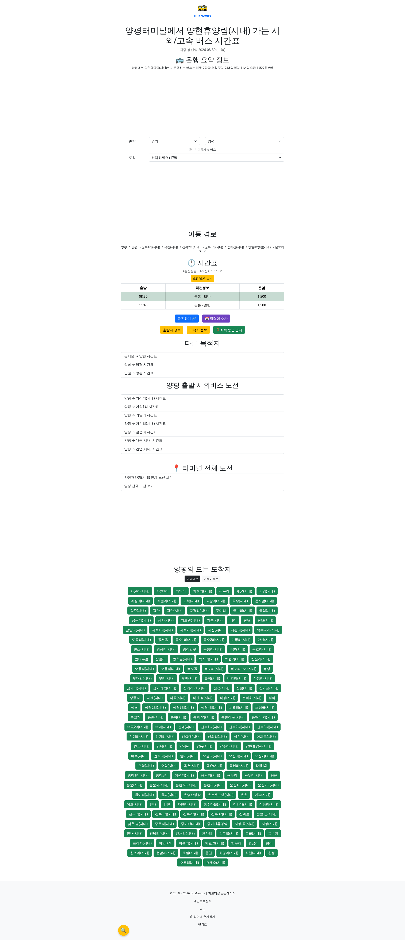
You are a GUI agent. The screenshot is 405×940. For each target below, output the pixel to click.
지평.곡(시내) (244, 823)
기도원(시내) (190, 620)
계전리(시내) (166, 601)
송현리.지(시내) (263, 717)
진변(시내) (134, 833)
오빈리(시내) (238, 756)
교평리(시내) (199, 610)
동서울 (163, 639)
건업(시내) (267, 591)
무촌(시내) (237, 649)
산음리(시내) (262, 678)
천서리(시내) (185, 833)
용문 (274, 775)
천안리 (207, 833)
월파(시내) (169, 794)
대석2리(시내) (190, 630)
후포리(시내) (189, 862)
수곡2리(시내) (137, 726)
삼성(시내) (221, 688)
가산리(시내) (139, 591)
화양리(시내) (228, 852)
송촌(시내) (155, 717)
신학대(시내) (191, 736)
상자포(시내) (268, 688)
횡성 (271, 852)
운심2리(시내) (268, 785)
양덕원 (184, 746)
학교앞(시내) (214, 843)
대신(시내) (216, 630)
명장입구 (189, 649)
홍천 (208, 852)
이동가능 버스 (206, 149)
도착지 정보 (198, 330)
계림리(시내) (140, 601)
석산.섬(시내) (202, 697)
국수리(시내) (242, 610)
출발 (132, 141)
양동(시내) (204, 746)
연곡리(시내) (163, 756)
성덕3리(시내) (183, 707)
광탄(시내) (174, 610)
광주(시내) (138, 610)
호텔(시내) (190, 852)
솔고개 (135, 717)
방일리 (160, 659)
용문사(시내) (158, 785)
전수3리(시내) (221, 814)
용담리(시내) (210, 775)
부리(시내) (166, 678)
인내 (153, 804)
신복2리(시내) (239, 726)
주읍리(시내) (164, 823)
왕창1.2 (261, 765)
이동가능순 (211, 579)
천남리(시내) (159, 833)
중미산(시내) (190, 823)
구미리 (221, 610)
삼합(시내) (244, 688)
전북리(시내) (138, 814)
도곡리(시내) (141, 639)
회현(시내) (253, 852)
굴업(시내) (267, 610)
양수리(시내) (228, 746)
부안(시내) (189, 678)
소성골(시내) (264, 707)
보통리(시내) (170, 668)
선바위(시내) (251, 697)
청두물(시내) (228, 833)
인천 (166, 804)
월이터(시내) (144, 794)
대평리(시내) (240, 630)
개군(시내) (244, 591)
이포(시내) (134, 804)
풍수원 (273, 833)
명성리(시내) (166, 649)
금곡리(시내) (141, 620)
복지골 (192, 668)
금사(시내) (166, 620)
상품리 (135, 697)
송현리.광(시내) (232, 717)
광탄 (156, 610)
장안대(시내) (242, 804)
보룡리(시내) (144, 668)
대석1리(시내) (162, 630)
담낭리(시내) (135, 630)
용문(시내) (134, 785)
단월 (247, 620)
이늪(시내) (262, 794)
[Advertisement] (160, 102)
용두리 (232, 775)
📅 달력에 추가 (216, 318)
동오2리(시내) (213, 639)
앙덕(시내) (164, 746)
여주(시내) (139, 756)
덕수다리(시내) (268, 630)
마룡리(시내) (240, 639)
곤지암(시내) (264, 601)
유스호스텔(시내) (221, 794)
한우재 (236, 843)
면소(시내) (141, 649)
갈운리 (224, 591)
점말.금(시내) (266, 814)
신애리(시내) (138, 736)
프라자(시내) (142, 843)
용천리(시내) (213, 785)
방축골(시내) (182, 659)
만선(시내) (265, 639)
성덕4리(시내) (211, 707)
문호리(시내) (261, 649)
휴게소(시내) (215, 862)
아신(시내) (242, 736)
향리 (269, 843)
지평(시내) (269, 823)
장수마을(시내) (215, 804)
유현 (244, 794)
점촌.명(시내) (138, 823)
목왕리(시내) (212, 649)
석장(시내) (227, 697)
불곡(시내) (212, 678)
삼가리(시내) (136, 688)
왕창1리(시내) (138, 775)
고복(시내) (191, 601)
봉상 (266, 668)
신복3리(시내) (267, 726)
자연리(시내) (186, 804)
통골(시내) (253, 833)
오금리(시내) (212, 756)
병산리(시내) (260, 659)
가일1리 (163, 591)
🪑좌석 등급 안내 (229, 330)
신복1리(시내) (211, 726)
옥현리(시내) (238, 765)
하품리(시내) (188, 843)
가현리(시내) (202, 591)
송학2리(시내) (203, 717)
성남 (134, 707)
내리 (233, 620)
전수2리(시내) (193, 814)
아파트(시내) (266, 736)
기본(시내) (215, 620)
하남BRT (165, 843)
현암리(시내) (165, 852)
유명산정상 (192, 794)
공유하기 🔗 (186, 318)
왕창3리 (162, 775)
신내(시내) (186, 726)
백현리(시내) (234, 659)
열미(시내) (188, 756)
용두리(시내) (253, 775)
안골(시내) (141, 746)
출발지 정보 (172, 330)
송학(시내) (178, 717)
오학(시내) (146, 765)
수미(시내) (163, 726)
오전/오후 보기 (202, 278)
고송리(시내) (215, 601)
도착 (132, 157)
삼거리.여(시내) (195, 688)
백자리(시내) (208, 659)
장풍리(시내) (268, 804)
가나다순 (192, 579)
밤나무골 (141, 659)
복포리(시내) (213, 668)
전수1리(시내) (165, 814)
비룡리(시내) (236, 678)
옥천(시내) (191, 765)
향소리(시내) (139, 852)
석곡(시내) (177, 697)
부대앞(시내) (142, 678)
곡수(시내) (240, 601)
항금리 (253, 843)
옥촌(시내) (214, 765)
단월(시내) (265, 620)
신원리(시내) (164, 736)
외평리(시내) (184, 775)
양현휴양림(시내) (258, 746)
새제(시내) (155, 697)
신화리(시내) (217, 736)
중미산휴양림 (217, 823)
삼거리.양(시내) (164, 688)
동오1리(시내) (185, 639)
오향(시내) (169, 765)
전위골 (244, 814)
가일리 (181, 591)
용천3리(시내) (186, 785)
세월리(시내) (238, 707)
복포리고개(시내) (243, 668)
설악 (272, 697)
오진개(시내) (264, 756)
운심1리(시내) (240, 785)
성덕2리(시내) (155, 707)
